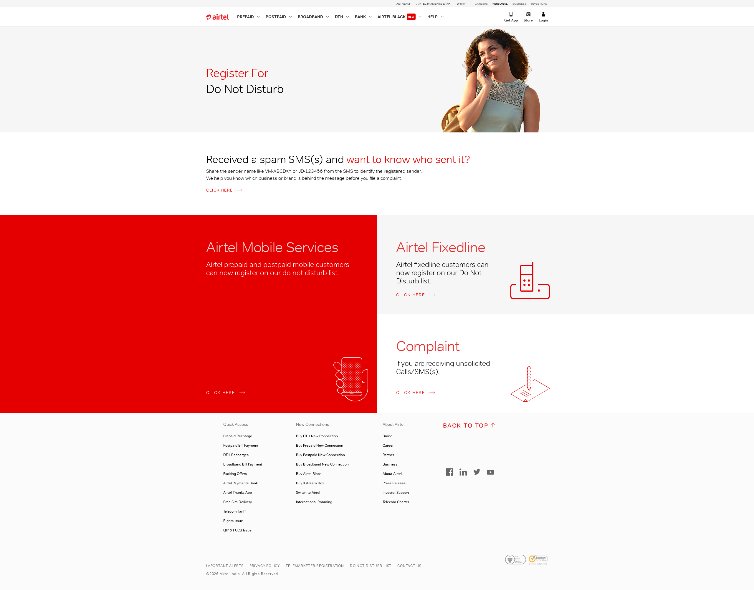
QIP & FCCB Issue (237, 530)
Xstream (403, 3)
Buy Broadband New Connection (322, 464)
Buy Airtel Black (308, 474)
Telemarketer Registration (315, 566)
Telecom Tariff (234, 511)
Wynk (461, 3)
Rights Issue (233, 521)
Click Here (219, 190)
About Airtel (392, 474)
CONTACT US (409, 566)
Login (543, 20)
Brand (387, 436)
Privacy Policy (264, 566)
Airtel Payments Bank (433, 3)
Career (388, 445)
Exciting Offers (235, 474)
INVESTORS (539, 3)
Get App (511, 20)
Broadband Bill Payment (242, 464)
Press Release (394, 483)
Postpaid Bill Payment (240, 445)
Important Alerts (225, 566)
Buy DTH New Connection (317, 436)
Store (528, 20)
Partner (388, 455)
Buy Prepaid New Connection (319, 445)
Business (390, 464)
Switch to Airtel (308, 493)
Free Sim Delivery (237, 502)
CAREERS (481, 3)
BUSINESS (519, 3)
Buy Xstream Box (310, 483)
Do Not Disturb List (370, 566)
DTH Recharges (236, 455)
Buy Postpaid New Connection (320, 455)
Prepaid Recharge (237, 436)
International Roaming (314, 502)
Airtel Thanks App (237, 493)
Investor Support (396, 493)
